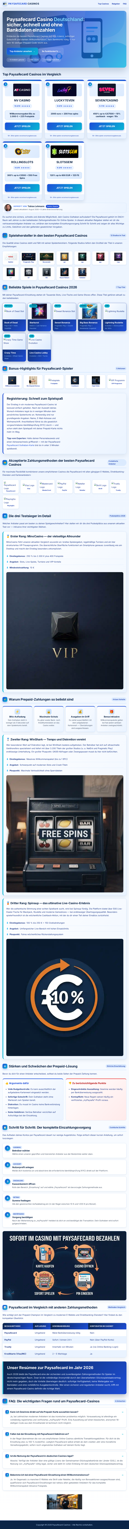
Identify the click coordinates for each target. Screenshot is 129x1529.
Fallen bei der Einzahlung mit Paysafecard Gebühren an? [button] (39, 1434)
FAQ (124, 4)
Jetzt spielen (22, 126)
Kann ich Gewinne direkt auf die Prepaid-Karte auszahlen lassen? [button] (44, 1412)
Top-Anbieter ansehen (22, 51)
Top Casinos (103, 4)
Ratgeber (116, 4)
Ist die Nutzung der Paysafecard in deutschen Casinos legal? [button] (42, 1456)
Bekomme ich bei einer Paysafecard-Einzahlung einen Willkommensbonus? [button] (49, 1474)
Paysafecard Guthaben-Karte (20, 445)
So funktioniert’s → (51, 51)
